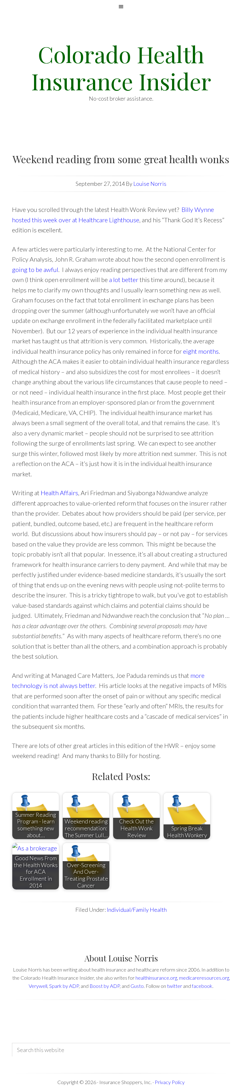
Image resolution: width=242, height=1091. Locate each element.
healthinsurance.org (156, 978)
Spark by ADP (64, 986)
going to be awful (35, 269)
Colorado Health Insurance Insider (121, 67)
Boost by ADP (104, 986)
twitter (174, 986)
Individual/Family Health (137, 909)
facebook (202, 986)
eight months (201, 351)
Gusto (137, 986)
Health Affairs (59, 492)
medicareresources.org (204, 978)
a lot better (123, 279)
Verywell (38, 986)
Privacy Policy (170, 1082)
